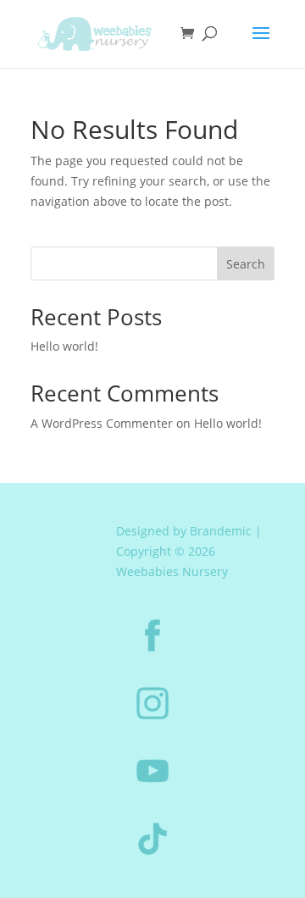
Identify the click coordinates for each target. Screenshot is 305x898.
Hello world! (64, 346)
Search (245, 264)
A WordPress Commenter (101, 423)
